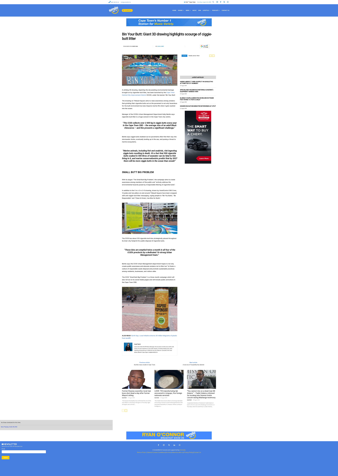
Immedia (183, 450)
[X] (193, 46)
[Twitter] (224, 2)
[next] (213, 56)
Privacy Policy (188, 452)
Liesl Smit (160, 46)
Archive (168, 452)
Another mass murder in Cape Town (144, 365)
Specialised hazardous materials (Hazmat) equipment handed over (196, 90)
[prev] (210, 56)
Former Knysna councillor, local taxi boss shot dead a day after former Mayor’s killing (136, 393)
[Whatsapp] (227, 2)
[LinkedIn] (174, 445)
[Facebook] (220, 2)
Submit (6, 457)
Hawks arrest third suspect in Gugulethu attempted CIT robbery (196, 82)
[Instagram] (217, 2)
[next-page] (126, 410)
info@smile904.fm (126, 2)
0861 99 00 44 (115, 2)
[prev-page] (123, 410)
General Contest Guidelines (156, 452)
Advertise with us (177, 452)
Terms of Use (141, 452)
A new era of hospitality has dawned (193, 365)
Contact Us (197, 452)
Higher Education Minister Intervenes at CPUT (198, 106)
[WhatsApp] (197, 46)
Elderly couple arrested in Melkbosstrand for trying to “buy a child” (197, 99)
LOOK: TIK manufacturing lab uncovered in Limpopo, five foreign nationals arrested (168, 393)
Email (4, 449)
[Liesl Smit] (128, 348)
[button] (213, 2)
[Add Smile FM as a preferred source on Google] (205, 47)
